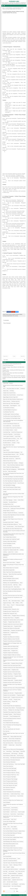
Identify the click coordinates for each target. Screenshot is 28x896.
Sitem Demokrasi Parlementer (9, 787)
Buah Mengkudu (13, 405)
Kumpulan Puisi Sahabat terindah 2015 (10, 549)
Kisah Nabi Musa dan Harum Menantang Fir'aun (12, 528)
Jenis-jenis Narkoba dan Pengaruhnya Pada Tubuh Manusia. (13, 497)
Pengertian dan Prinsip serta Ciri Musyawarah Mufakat (14, 687)
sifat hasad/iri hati (6, 884)
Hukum (4, 465)
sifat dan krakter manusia (12, 881)
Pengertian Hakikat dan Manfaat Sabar (10, 646)
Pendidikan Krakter (7, 615)
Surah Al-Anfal (20, 795)
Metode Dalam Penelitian (8, 576)
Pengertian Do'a (6, 632)
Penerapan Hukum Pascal (8, 617)
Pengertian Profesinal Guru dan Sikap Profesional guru (14, 667)
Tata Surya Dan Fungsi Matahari (9, 839)
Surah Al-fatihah (6, 811)
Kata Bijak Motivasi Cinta (8, 504)
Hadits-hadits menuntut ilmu (8, 458)
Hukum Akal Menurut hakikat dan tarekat (15, 465)
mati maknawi (11, 871)
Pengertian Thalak (17, 673)
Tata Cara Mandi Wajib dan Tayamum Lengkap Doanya (14, 830)
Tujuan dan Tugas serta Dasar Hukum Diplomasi (12, 862)
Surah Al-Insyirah (6, 807)
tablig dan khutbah (6, 886)
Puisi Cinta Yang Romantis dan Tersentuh (11, 729)
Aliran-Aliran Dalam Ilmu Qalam (13, 388)
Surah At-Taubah (6, 819)
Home (3, 7)
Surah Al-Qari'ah (14, 809)
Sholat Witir (22, 751)
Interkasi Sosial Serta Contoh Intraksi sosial (11, 489)
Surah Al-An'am (13, 795)
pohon (4, 881)
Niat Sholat (5, 593)
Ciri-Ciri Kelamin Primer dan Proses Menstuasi (12, 427)
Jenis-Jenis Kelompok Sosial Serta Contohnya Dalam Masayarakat (13, 494)
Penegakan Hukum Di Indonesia (18, 615)
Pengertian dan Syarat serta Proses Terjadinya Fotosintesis (12, 690)
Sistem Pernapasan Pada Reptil (9, 776)
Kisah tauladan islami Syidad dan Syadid (11, 539)
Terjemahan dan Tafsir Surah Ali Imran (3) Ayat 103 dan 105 (14, 854)
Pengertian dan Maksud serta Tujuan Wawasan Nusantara (12, 685)
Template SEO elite (22, 895)
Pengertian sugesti (20, 695)
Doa (17, 440)
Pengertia (5, 621)
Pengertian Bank (6, 630)
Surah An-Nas (13, 814)
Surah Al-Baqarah (6, 802)
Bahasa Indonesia (6, 401)
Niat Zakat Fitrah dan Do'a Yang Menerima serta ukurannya (12, 598)
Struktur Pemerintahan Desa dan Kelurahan (11, 791)
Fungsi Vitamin (6, 450)
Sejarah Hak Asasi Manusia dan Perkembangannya (13, 749)
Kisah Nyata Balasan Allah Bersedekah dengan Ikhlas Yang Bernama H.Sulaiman (13, 534)
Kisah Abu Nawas (10, 526)
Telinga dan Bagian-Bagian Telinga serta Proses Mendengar (12, 851)
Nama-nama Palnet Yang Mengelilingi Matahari (12, 589)
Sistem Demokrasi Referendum (9, 762)
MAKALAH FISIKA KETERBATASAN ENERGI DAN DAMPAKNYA (13, 555)
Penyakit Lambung (6, 701)
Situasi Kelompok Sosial (8, 789)
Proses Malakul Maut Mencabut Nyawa (11, 722)
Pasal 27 (12, 605)
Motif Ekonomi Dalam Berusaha (9, 580)
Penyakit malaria (6, 703)
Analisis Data (5, 390)
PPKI (21, 602)
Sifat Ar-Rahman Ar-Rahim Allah (9, 755)
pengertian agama (6, 877)
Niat (23, 589)
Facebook (9, 311)
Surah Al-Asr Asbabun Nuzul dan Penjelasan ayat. (13, 800)
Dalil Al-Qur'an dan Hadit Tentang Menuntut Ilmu (11, 363)
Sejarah (4, 747)
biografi (8, 867)
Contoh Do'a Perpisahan (8, 434)
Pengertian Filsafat (7, 634)
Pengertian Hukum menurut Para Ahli (10, 648)
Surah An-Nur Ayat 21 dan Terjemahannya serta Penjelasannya (12, 817)
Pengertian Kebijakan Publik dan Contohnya (11, 654)
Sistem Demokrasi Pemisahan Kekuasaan (11, 759)
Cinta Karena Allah (16, 425)
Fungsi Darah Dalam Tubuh (8, 444)
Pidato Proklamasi (17, 714)
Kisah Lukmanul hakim (19, 526)
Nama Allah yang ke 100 (8, 586)
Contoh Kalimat (9, 7)
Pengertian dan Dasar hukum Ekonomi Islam (12, 682)
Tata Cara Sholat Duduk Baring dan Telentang (12, 833)
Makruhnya (5, 574)
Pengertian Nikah (6, 663)
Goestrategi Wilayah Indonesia (9, 454)
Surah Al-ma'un (14, 811)
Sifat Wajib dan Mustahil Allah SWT (17, 757)
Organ (23, 600)
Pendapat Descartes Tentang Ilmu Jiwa (11, 611)
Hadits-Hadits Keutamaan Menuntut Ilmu (11, 456)
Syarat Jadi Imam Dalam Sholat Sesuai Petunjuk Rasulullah (12, 824)
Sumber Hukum (6, 793)
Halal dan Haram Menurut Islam (9, 460)
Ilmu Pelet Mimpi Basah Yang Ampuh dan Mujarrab (13, 478)
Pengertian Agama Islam (8, 626)
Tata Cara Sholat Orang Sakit (9, 835)
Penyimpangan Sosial (20, 707)
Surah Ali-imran (6, 814)
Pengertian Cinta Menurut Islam (17, 630)
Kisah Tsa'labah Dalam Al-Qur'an (9, 537)
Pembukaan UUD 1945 (7, 607)
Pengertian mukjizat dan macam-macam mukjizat (13, 624)
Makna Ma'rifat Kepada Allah (8, 569)
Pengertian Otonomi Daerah (16, 663)
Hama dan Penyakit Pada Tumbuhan (10, 462)
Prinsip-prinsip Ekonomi (7, 720)
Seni (4, 751)
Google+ (13, 311)
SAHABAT (5, 745)
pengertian (20, 873)
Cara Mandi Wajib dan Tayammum (10, 409)
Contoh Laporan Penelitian (8, 436)
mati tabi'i (5, 873)
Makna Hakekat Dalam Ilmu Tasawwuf (10, 567)
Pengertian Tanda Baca (7, 673)
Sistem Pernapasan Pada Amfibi (9, 770)
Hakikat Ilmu (17, 458)
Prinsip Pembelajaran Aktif (15, 716)
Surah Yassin (13, 819)
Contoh (15, 429)
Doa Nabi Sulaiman (7, 442)
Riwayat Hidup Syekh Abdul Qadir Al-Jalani (11, 740)
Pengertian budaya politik (8, 680)
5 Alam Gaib (5, 383)
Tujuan (18, 858)
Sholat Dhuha (9, 751)
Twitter (17, 311)
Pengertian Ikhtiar (6, 650)
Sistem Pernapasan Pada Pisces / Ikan (11, 774)
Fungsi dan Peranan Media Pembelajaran (11, 452)
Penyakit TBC (14, 701)
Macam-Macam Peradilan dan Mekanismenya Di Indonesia (12, 560)
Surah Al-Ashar (6, 798)
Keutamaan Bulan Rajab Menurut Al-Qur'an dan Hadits (13, 514)
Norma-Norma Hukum (16, 600)
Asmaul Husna (20, 394)
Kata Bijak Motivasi (13, 502)
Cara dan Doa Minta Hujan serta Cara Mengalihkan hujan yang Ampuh (13, 421)
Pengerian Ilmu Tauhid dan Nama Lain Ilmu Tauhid (13, 619)
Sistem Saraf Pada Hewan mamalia (10, 783)
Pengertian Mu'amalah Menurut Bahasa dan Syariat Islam (13, 661)
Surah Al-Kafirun (14, 807)
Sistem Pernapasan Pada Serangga (10, 779)
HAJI (17, 454)
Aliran (4, 388)
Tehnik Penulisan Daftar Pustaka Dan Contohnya (12, 847)
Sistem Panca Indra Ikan (8, 766)
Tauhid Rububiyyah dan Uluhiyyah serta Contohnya (13, 841)
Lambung (5, 551)
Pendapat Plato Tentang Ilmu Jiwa (10, 613)
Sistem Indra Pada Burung (8, 764)
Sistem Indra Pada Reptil (20, 764)
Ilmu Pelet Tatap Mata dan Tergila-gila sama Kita (12, 480)
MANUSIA (5, 557)
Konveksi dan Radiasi (7, 545)
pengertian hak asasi (15, 877)
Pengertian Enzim (14, 632)
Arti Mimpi (12, 390)
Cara (19, 405)
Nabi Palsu (15, 584)
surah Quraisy (22, 884)
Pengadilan (17, 617)
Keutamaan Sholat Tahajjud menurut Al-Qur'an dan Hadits (13, 520)
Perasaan (5, 709)
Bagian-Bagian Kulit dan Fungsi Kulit (10, 397)
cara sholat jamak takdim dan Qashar (10, 869)
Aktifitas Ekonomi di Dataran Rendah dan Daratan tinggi (13, 386)
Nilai (9, 600)
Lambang (21, 549)
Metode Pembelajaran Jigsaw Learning (10, 578)
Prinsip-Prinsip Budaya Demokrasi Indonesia (12, 718)
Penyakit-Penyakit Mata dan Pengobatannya (12, 705)
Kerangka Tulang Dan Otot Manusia (10, 512)
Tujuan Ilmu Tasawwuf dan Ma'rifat (10, 860)
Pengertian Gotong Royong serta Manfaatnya (12, 641)
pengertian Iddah (6, 875)
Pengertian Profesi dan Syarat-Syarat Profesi (12, 665)
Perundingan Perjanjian (7, 714)
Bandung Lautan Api (15, 401)
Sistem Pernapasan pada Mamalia (10, 781)
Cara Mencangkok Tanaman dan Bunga (11, 414)
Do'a (21, 438)
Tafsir (8, 826)
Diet (18, 438)
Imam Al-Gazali (21, 483)
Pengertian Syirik (15, 669)
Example (13, 442)
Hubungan (21, 462)
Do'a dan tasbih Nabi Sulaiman (9, 440)
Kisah (4, 526)
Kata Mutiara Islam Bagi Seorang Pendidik (11, 506)
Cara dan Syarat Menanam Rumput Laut (11, 423)
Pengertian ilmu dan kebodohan (9, 695)
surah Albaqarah (14, 884)
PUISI (4, 605)
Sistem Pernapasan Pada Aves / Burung (11, 772)
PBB (13, 602)
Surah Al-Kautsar (6, 809)
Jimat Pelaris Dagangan (8, 499)
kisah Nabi (5, 871)
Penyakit (10, 699)
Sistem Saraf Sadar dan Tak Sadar (10, 785)
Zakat (4, 867)
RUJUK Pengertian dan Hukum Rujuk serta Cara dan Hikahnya (13, 734)
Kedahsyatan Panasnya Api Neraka (18, 508)
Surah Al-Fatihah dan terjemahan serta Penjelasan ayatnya (13, 805)
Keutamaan (21, 512)
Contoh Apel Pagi (6, 432)
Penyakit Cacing (17, 699)
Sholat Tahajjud (16, 751)
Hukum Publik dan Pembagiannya (9, 469)
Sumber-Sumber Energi (15, 793)
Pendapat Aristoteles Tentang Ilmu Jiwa (11, 609)
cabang (12, 867)
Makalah (18, 562)
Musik (21, 582)
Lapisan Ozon (11, 551)
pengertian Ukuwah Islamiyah (17, 875)
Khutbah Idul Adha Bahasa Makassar (10, 524)
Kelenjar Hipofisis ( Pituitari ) (8, 510)
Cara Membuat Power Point (8, 411)
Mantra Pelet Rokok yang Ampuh (15, 574)
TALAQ (4, 826)
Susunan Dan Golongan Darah (9, 821)
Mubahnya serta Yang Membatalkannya (11, 582)
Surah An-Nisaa (20, 814)
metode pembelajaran (12, 873)
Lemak (16, 551)
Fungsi (18, 442)
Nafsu (20, 584)
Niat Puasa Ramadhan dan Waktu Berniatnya (12, 591)
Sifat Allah (21, 753)
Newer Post (5, 356)
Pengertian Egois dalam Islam (14, 621)
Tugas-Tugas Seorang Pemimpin (9, 858)
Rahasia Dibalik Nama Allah (16, 736)
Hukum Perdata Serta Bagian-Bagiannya (11, 467)
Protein (4, 726)
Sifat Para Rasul (20, 755)
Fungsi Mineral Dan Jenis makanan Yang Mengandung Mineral (14, 447)
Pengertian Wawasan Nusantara (9, 678)
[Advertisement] (12, 22)
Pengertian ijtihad (18, 693)
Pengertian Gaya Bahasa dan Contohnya (11, 636)
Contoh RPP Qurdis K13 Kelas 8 (9, 438)
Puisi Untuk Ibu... (6, 731)
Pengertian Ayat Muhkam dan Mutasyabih (11, 628)
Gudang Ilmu (14, 1)
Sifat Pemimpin (14, 753)
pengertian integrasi (7, 879)
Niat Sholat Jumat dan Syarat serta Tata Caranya (12, 595)
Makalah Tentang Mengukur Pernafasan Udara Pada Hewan (13, 565)
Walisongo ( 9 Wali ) (17, 864)
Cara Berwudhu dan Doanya (8, 407)
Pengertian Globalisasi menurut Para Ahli (11, 638)
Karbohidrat (5, 502)
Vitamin (10, 864)
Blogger (16, 888)
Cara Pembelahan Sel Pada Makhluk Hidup (11, 418)
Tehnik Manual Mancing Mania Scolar (10, 843)
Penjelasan (5, 699)
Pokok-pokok (5, 716)
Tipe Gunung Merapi (7, 856)
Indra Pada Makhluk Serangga (9, 485)
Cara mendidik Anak (7, 425)
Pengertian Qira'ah (6, 669)
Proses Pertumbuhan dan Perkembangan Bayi (12, 724)
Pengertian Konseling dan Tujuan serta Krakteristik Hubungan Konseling (13, 657)
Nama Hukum (16, 586)
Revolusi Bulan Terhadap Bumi (15, 738)
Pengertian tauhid (6, 697)
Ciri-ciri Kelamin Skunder (8, 429)
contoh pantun (22, 869)
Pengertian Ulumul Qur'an (8, 676)
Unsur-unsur (5, 864)
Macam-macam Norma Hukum (9, 562)
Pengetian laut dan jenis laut (16, 697)
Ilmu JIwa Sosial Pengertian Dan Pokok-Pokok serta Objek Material (13, 474)
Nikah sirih (5, 600)
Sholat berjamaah (6, 753)
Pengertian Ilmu (14, 650)
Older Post (22, 356)
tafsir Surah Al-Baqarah (16, 886)
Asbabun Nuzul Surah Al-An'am (9, 392)
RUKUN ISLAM (6, 736)
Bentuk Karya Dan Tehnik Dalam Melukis (11, 403)
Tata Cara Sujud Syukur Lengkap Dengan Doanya (13, 837)
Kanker (15, 499)
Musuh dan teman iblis (7, 584)
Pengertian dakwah (18, 680)
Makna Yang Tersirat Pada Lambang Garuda (12, 572)
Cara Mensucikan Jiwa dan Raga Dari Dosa (11, 416)
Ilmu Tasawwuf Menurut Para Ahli (9, 483)
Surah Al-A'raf (5, 795)
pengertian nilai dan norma (17, 879)
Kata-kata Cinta (6, 508)
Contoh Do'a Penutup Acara (7, 365)
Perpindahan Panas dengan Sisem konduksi (12, 712)
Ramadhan (5, 738)
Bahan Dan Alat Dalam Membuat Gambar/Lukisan (13, 399)
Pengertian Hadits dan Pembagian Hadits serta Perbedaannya (12, 644)
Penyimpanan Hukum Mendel (9, 707)
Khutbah (16, 522)
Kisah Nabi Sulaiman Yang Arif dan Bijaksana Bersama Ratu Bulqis (14, 531)
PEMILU (17, 602)
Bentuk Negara (6, 405)
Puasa (8, 726)
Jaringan (4, 491)
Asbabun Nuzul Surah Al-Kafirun (9, 394)
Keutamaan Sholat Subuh (8, 516)
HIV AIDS (22, 454)
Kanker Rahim (21, 499)
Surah (22, 793)
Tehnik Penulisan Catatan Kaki (9, 845)
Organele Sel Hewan (7, 602)
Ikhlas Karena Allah (12, 471)
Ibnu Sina (5, 471)
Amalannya (22, 388)
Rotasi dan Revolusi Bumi (8, 742)
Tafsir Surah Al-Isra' (7, 828)
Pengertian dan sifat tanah (8, 693)
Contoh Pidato (17, 436)
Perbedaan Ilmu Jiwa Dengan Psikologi (16, 709)
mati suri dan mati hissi (20, 871)
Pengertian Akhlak (17, 626)
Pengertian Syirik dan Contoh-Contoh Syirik (11, 671)
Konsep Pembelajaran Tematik (9, 543)
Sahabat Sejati (11, 745)
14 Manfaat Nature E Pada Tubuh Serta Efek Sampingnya (13, 375)
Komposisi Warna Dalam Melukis (9, 541)
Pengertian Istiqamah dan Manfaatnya (10, 652)
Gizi (21, 452)
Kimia (20, 524)
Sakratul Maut (18, 745)
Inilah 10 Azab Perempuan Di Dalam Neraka (11, 487)
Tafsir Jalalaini (14, 826)
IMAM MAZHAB (21, 469)
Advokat (11, 383)
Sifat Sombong (6, 757)
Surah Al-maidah (21, 811)
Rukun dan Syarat (18, 742)
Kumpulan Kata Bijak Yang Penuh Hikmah (11, 547)
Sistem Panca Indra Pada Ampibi (9, 768)
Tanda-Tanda (14, 828)
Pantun (8, 605)
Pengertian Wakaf (17, 676)
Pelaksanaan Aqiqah (20, 605)
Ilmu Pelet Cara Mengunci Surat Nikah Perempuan (13, 476)
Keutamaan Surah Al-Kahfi (8, 522)
